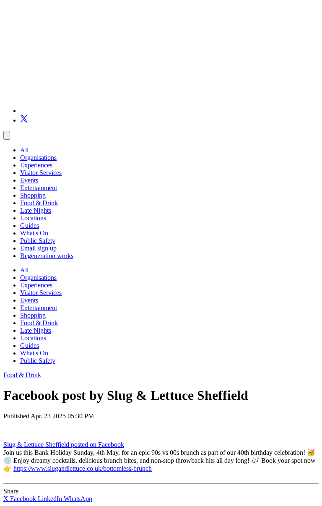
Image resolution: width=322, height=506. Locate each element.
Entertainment (38, 187)
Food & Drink (39, 202)
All (24, 150)
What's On (34, 233)
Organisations (38, 157)
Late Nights (35, 210)
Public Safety (37, 240)
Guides (29, 225)
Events (29, 180)
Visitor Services (41, 172)
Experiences (36, 165)
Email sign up (38, 248)
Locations (33, 218)
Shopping (33, 195)
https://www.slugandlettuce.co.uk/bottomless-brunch (82, 468)
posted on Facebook (97, 444)
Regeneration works (46, 255)
